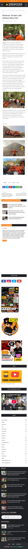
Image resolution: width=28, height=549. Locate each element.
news (9, 182)
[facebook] (12, 1)
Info (14, 426)
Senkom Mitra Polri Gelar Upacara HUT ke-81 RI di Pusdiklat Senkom (17, 479)
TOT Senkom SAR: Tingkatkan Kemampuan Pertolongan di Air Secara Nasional (17, 206)
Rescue (13, 182)
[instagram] (16, 1)
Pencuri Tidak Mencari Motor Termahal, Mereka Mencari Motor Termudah (16, 485)
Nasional (14, 438)
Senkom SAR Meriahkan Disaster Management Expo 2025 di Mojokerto (15, 507)
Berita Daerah (14, 420)
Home (9, 544)
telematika (14, 456)
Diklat (14, 422)
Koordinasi (14, 431)
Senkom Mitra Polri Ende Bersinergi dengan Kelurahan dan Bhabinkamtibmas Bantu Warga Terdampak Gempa (17, 473)
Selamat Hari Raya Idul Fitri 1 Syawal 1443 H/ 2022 (16, 532)
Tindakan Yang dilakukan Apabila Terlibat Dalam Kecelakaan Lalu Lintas (16, 538)
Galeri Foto (14, 424)
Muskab (14, 433)
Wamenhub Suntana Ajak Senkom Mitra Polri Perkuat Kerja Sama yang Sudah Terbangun (16, 212)
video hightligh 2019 (14, 460)
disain (14, 447)
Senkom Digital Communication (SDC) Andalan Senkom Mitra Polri (15, 525)
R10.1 (22, 546)
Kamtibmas (14, 429)
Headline (8, 10)
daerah (14, 444)
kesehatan (14, 449)
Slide (18, 182)
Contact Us (18, 544)
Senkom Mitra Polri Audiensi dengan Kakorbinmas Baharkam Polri (16, 218)
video (14, 458)
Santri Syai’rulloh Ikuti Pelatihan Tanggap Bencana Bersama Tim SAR (16, 501)
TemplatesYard (15, 546)
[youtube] (19, 281)
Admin (4, 21)
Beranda (4, 10)
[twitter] (14, 1)
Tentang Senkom (14, 442)
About (13, 544)
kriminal (14, 451)
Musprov (14, 435)
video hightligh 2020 (14, 462)
